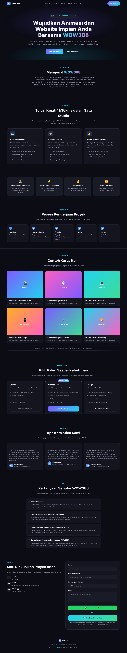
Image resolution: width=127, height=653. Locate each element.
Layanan (54, 3)
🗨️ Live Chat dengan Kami (92, 618)
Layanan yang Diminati (75, 582)
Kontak (81, 3)
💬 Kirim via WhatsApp (93, 608)
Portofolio (63, 3)
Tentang (47, 3)
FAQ (75, 3)
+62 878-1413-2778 (18, 591)
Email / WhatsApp (74, 573)
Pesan (70, 590)
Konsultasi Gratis (55, 51)
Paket (70, 3)
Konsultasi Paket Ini (25, 409)
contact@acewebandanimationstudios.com (26, 585)
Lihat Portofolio (72, 51)
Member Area (113, 3)
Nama (70, 565)
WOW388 (57, 647)
